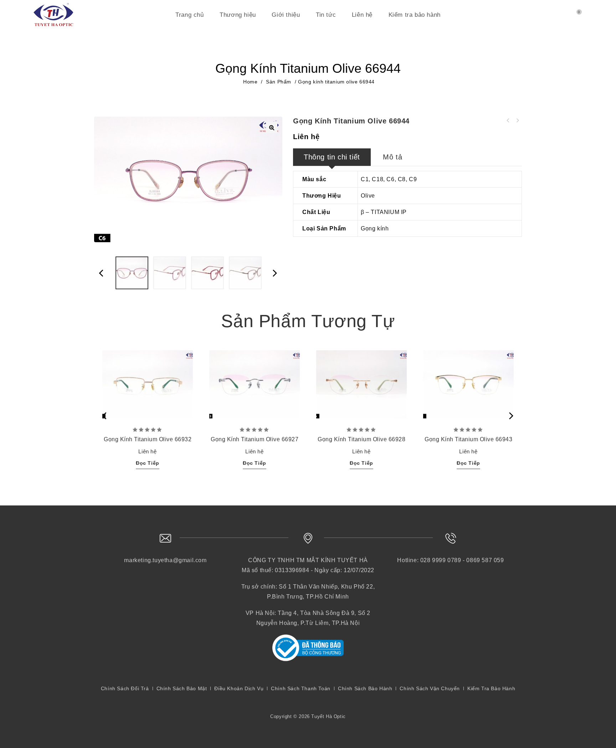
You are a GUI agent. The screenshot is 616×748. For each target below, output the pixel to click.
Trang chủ (189, 14)
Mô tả (392, 157)
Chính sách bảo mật (181, 688)
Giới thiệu (286, 14)
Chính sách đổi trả (125, 688)
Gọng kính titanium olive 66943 (517, 120)
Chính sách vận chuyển (430, 688)
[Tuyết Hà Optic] (53, 13)
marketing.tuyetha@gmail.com (165, 560)
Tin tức (326, 14)
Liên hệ (362, 14)
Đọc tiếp (147, 463)
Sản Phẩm (278, 82)
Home (250, 82)
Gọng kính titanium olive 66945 (508, 120)
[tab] (332, 157)
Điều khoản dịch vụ (238, 688)
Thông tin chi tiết (332, 157)
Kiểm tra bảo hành (415, 14)
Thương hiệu (238, 14)
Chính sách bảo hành (365, 688)
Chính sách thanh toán (300, 688)
